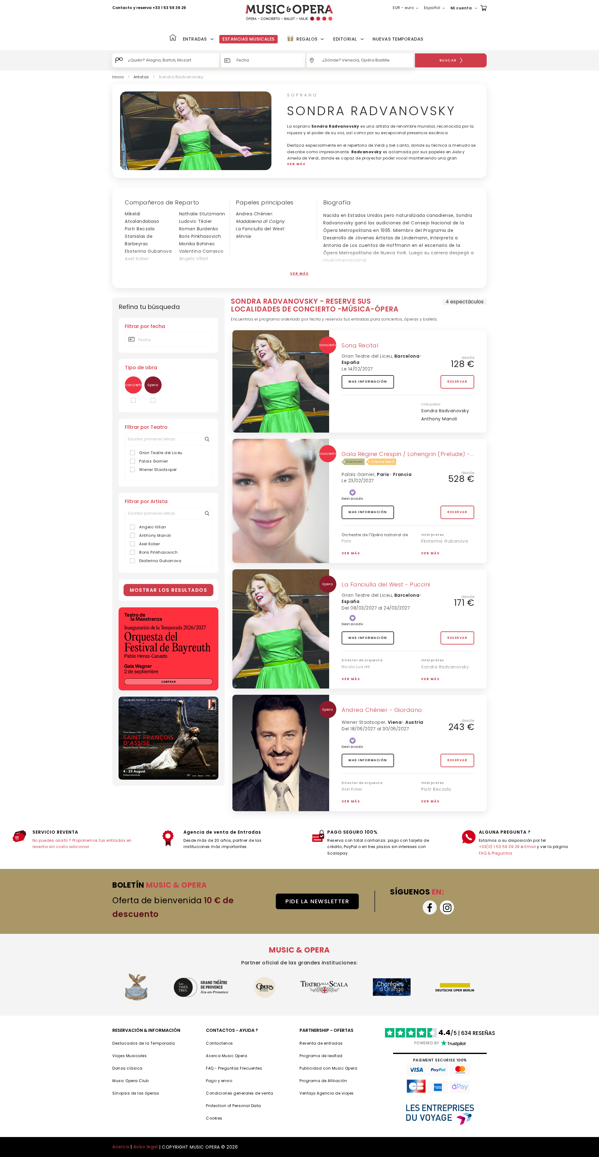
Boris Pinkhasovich (200, 236)
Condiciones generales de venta (239, 1093)
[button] (407, 8)
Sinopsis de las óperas (135, 1093)
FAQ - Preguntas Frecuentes (234, 1068)
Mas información (367, 381)
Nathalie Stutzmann (202, 214)
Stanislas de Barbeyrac (447, 550)
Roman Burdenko (198, 229)
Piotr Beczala (140, 229)
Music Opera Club (130, 1080)
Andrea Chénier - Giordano (382, 710)
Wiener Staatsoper (158, 469)
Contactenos (219, 1043)
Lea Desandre (195, 266)
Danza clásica (127, 1068)
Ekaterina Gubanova (148, 251)
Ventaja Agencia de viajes (327, 1093)
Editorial (345, 39)
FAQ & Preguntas (496, 853)
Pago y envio (219, 1080)
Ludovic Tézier (195, 221)
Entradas (195, 39)
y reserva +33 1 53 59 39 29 (159, 7)
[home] (289, 13)
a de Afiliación (332, 1080)
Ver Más (299, 273)
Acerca (120, 1147)
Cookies (214, 1118)
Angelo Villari (193, 259)
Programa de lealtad (321, 1055)
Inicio (118, 77)
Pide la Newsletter (317, 901)
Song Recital (360, 345)
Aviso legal (145, 1147)
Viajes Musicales (129, 1055)
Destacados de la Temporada (143, 1043)
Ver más (351, 553)
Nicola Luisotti (141, 266)
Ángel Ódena (140, 274)
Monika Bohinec (197, 244)
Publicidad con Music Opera (328, 1068)
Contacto (122, 7)
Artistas (141, 77)
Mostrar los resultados (168, 590)
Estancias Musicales (248, 39)
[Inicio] (172, 38)
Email (530, 846)
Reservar (457, 381)
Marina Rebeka (438, 558)
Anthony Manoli (197, 274)
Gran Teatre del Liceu (161, 452)
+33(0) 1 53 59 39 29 (499, 846)
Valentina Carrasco (201, 251)
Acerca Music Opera (226, 1055)
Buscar (448, 60)
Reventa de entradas (321, 1043)
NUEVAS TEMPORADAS (398, 39)
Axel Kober (137, 259)
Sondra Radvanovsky (445, 411)
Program (308, 1080)
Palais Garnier (153, 461)
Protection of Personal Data (233, 1105)
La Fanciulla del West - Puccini (386, 584)
